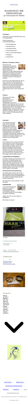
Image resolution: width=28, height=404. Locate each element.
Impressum (20, 382)
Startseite (8, 382)
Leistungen (14, 4)
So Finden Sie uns (7, 256)
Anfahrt (16, 389)
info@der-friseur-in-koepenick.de (11, 251)
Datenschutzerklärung (14, 386)
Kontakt (6, 389)
